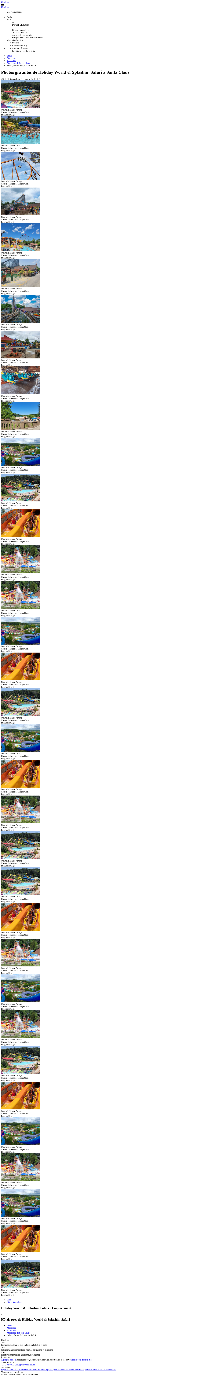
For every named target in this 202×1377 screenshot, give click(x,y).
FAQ (28, 1360)
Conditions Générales (39, 1360)
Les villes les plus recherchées (18, 1369)
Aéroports (40, 1369)
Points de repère (67, 1369)
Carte (9, 1299)
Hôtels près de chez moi (81, 1360)
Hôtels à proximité (15, 1302)
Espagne (83, 1369)
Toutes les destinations (106, 1369)
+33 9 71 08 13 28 (9, 1365)
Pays (3, 1369)
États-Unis (11, 60)
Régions (48, 1369)
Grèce (94, 1369)
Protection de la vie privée (60, 1360)
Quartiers (56, 1369)
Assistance (21, 1360)
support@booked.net (26, 1365)
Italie (89, 1369)
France (77, 1369)
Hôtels (9, 55)
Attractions (11, 58)
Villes (33, 1369)
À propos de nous (8, 1360)
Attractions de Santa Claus (18, 63)
